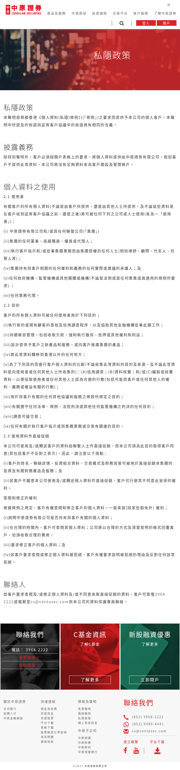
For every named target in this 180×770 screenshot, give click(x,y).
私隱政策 (84, 718)
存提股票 (47, 718)
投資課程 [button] (99, 13)
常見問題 (47, 737)
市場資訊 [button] (78, 13)
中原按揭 (84, 738)
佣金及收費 (49, 709)
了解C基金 (90, 644)
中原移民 (84, 747)
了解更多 (90, 680)
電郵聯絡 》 (30, 657)
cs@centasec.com (50, 601)
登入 (146, 23)
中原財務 (84, 742)
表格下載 (47, 727)
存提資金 (47, 713)
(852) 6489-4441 (148, 723)
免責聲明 (84, 709)
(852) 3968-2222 (148, 716)
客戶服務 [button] (140, 13)
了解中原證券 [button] (165, 13)
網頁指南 (47, 742)
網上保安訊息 (88, 723)
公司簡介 (10, 709)
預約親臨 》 (30, 665)
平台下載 (47, 723)
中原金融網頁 (13, 718)
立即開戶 (150, 680)
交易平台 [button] (120, 13)
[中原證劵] (23, 9)
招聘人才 (10, 713)
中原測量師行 (88, 752)
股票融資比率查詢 (54, 732)
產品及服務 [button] (56, 13)
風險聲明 (84, 713)
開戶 (166, 23)
